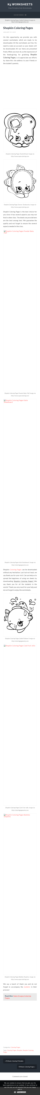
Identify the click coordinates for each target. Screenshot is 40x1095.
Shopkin (19, 1050)
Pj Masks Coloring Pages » (27, 1067)
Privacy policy (21, 1092)
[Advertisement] (20, 87)
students (27, 987)
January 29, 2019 (9, 32)
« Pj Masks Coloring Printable (14, 1061)
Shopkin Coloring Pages (18, 28)
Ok (15, 1092)
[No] (37, 1088)
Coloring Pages (15, 569)
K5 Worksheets (20, 4)
